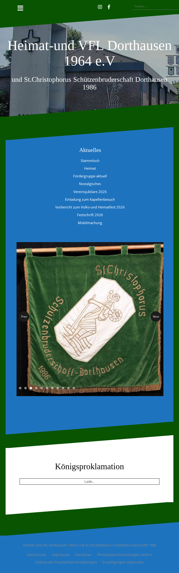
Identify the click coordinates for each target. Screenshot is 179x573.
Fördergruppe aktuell (90, 176)
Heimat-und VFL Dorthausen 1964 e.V (89, 53)
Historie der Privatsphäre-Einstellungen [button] (66, 564)
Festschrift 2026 (90, 214)
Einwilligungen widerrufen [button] (123, 564)
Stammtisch (90, 160)
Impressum (61, 557)
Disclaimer (83, 557)
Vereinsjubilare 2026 (90, 191)
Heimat (90, 168)
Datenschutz (36, 557)
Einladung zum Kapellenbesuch (90, 199)
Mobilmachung (90, 222)
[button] (115, 6)
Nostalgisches (90, 183)
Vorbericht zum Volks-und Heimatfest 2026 (90, 207)
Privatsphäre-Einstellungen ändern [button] (124, 557)
